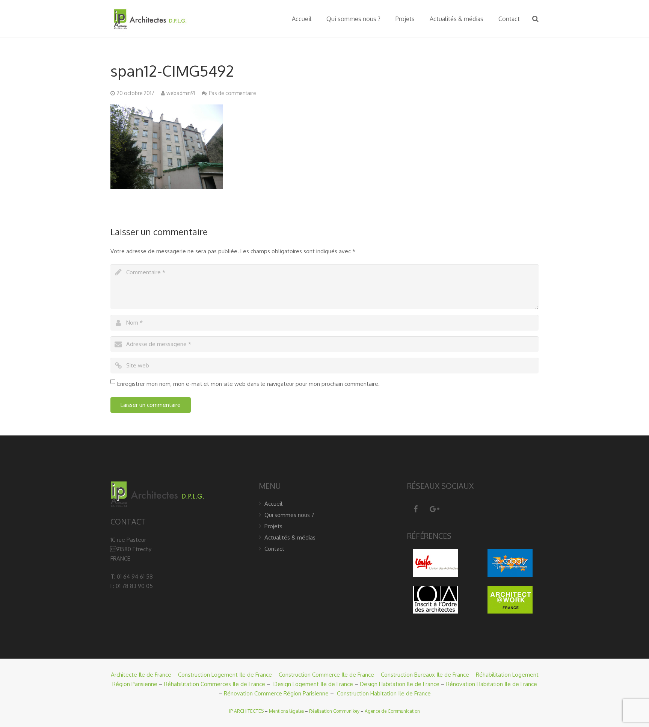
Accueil (273, 503)
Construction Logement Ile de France (225, 674)
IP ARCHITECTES (246, 711)
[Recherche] (535, 19)
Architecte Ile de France (141, 674)
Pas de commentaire (232, 93)
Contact (274, 548)
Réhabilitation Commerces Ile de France (214, 684)
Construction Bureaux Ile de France (425, 674)
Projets (273, 526)
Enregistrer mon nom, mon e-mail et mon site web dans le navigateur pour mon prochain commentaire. (248, 383)
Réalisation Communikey (334, 711)
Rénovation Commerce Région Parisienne (276, 693)
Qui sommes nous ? (289, 514)
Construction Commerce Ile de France (326, 674)
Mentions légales (286, 711)
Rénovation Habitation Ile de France (491, 684)
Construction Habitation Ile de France (384, 693)
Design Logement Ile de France (313, 684)
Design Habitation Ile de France (399, 684)
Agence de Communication (392, 711)
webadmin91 (180, 93)
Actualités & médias (289, 537)
